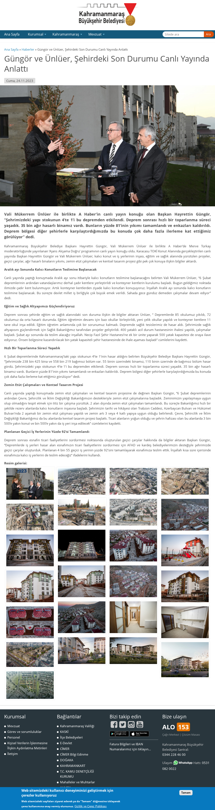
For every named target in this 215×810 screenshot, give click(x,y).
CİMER (64, 749)
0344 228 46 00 (174, 754)
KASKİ (64, 732)
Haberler (28, 49)
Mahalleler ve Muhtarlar (77, 782)
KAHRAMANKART (72, 766)
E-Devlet (66, 743)
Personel (13, 737)
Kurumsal (37, 35)
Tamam (186, 792)
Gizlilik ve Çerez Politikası (91, 806)
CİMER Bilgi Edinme (74, 754)
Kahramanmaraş (67, 35)
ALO (175, 727)
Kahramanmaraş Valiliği (77, 726)
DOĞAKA (66, 760)
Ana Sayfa (12, 34)
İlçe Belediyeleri (71, 737)
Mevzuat (96, 35)
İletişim (12, 754)
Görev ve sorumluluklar (24, 732)
